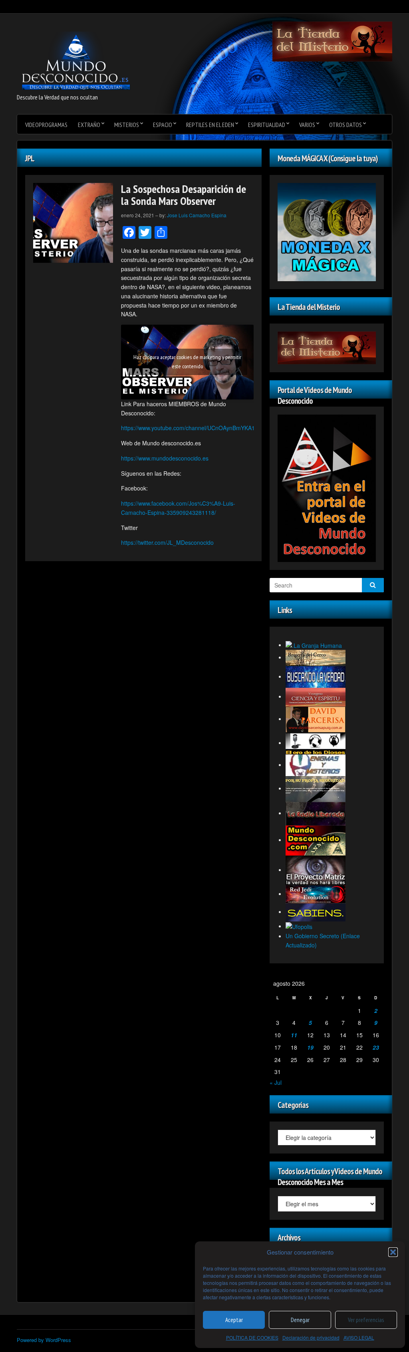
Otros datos (345, 125)
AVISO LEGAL (358, 1337)
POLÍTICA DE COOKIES (252, 1337)
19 (310, 1047)
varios (307, 125)
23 (376, 1047)
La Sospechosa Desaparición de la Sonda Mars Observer (183, 194)
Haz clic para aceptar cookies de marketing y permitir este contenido (187, 361)
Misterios (126, 125)
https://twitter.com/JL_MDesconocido (167, 542)
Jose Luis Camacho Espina (196, 215)
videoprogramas (46, 125)
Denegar (300, 1320)
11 (294, 1035)
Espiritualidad (266, 125)
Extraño (89, 125)
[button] (393, 1252)
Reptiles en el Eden (210, 125)
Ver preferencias (366, 1320)
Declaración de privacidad (311, 1337)
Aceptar (234, 1320)
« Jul (276, 1082)
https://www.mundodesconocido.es (164, 458)
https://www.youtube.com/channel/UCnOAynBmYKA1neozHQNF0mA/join (213, 428)
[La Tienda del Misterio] (332, 41)
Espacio (162, 125)
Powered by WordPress (44, 1340)
